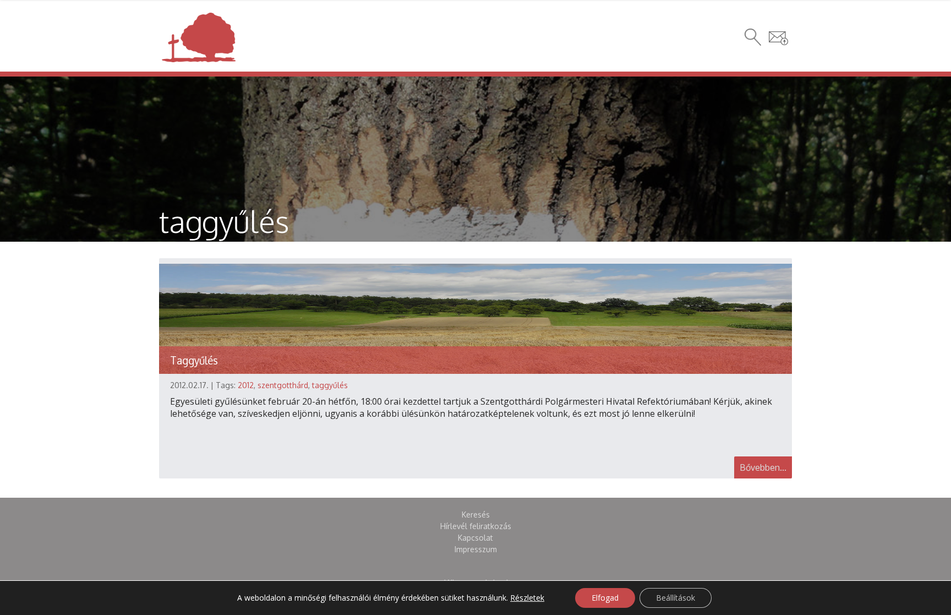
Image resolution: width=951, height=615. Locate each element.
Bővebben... (763, 467)
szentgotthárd (283, 385)
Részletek (527, 598)
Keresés (476, 514)
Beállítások (675, 597)
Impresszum (476, 549)
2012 (246, 385)
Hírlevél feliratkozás (475, 526)
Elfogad (605, 597)
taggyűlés (330, 385)
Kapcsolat (475, 537)
